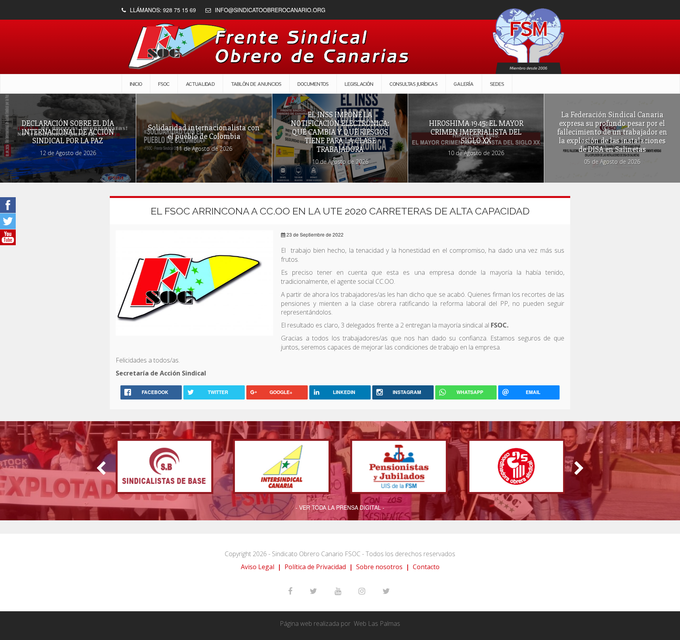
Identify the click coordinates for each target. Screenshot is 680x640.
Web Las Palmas (377, 623)
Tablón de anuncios (256, 84)
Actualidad (200, 84)
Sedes (497, 84)
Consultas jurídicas (414, 84)
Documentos (313, 84)
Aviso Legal (257, 566)
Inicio (136, 84)
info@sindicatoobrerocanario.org (270, 10)
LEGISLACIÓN (359, 84)
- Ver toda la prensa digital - (340, 507)
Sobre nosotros (379, 566)
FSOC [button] (164, 84)
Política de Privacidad (315, 566)
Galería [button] (464, 84)
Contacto (426, 566)
